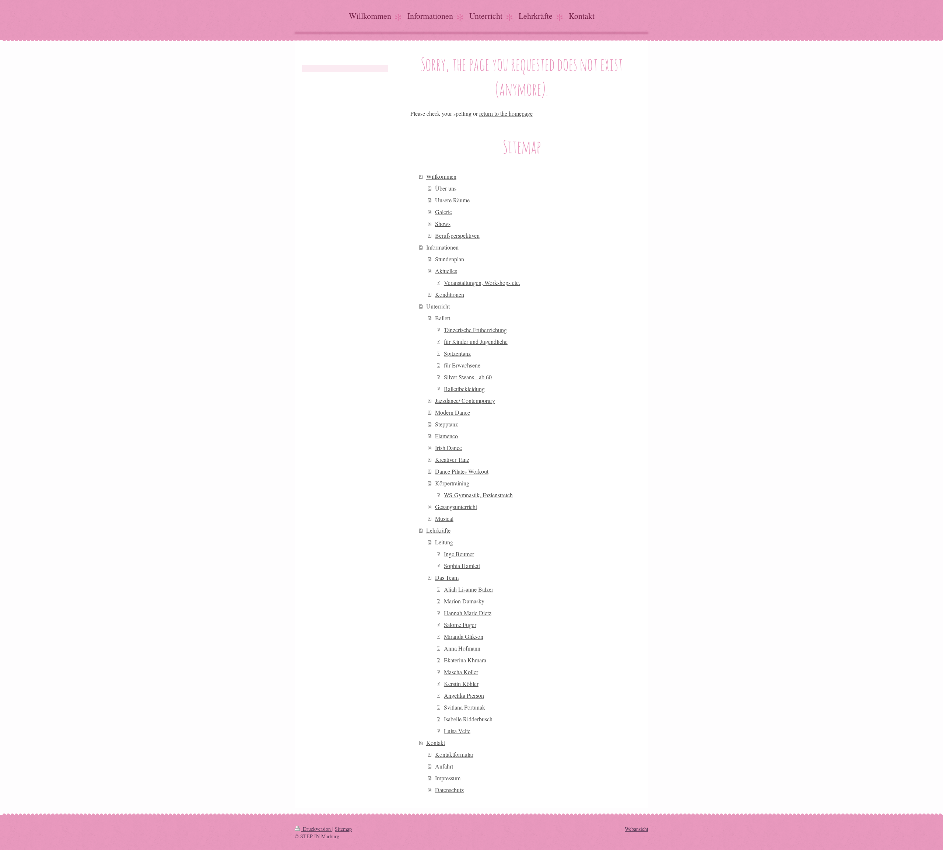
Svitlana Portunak (464, 707)
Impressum (447, 778)
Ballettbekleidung (464, 389)
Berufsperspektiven (457, 235)
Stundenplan (449, 259)
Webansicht (636, 828)
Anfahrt (444, 766)
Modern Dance (452, 412)
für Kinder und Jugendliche (476, 341)
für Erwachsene (462, 365)
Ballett (442, 318)
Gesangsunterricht (456, 507)
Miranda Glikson (463, 636)
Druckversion (316, 828)
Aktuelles (446, 271)
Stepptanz (446, 424)
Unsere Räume (452, 200)
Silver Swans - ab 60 (468, 377)
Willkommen (441, 176)
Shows (443, 223)
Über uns (445, 188)
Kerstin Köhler (461, 683)
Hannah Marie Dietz (467, 613)
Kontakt (435, 742)
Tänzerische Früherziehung (475, 330)
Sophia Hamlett (462, 565)
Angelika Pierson (464, 695)
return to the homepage (506, 113)
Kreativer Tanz (452, 459)
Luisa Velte (457, 731)
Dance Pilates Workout (461, 471)
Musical (444, 518)
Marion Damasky (464, 601)
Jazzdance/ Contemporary (465, 400)
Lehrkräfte (438, 530)
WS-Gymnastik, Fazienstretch (478, 495)
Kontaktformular (454, 754)
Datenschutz (449, 790)
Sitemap (343, 828)
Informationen (442, 247)
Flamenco (446, 436)
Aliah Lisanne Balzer (468, 589)
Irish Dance (448, 448)
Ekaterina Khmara (465, 660)
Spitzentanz (457, 353)
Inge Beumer (459, 554)
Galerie (443, 212)
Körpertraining (452, 483)
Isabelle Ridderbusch (468, 719)
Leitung (444, 542)
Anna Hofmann (462, 648)
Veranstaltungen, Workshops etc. (482, 282)
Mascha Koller (461, 672)
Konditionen (449, 294)
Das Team (447, 577)
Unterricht (438, 306)
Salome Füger (460, 624)
